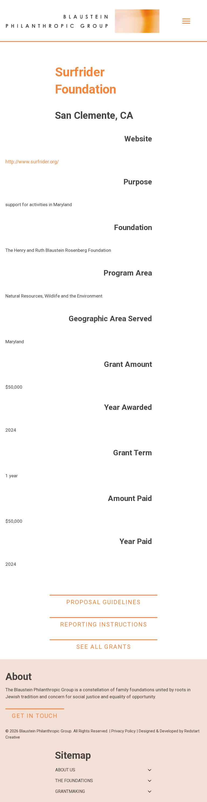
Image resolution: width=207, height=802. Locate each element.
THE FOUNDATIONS (74, 780)
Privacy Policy (123, 731)
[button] (149, 770)
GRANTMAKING (70, 791)
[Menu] (186, 21)
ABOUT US (65, 769)
